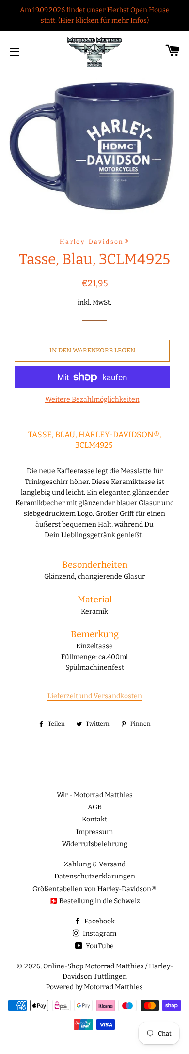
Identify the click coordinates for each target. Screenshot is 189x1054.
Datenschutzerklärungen (94, 876)
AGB (95, 807)
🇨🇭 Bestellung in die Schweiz (94, 901)
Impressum (94, 832)
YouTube (99, 946)
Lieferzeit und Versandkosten (94, 696)
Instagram (98, 933)
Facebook (99, 921)
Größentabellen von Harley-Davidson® (94, 889)
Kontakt (94, 819)
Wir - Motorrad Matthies (95, 795)
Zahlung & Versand (95, 864)
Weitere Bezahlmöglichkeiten (92, 399)
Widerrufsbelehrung (94, 844)
